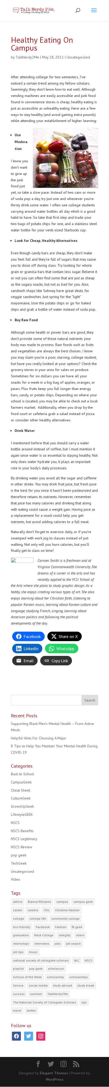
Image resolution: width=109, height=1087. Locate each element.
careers (33, 910)
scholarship (55, 977)
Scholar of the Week (27, 977)
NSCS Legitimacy (24, 838)
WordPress (54, 1079)
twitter (31, 1010)
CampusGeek (21, 782)
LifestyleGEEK (22, 814)
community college (65, 918)
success (19, 994)
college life (37, 918)
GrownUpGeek (22, 806)
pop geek (18, 855)
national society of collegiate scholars (41, 960)
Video (15, 879)
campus (62, 902)
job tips (18, 952)
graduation (21, 935)
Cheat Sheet (20, 790)
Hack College (43, 935)
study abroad (62, 985)
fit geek (77, 927)
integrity (65, 935)
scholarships (78, 977)
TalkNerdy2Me (27, 57)
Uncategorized (78, 57)
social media (38, 985)
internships (21, 943)
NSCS (15, 822)
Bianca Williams (39, 902)
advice (17, 902)
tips (84, 1002)
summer (36, 994)
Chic (47, 910)
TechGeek (18, 863)
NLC (76, 960)
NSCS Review (21, 847)
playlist (18, 969)
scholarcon (56, 969)
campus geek (83, 902)
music (33, 952)
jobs (57, 943)
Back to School (22, 774)
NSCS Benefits (22, 830)
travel (17, 1010)
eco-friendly (21, 927)
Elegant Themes (54, 1073)
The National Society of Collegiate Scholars (44, 1002)
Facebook (43, 927)
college (18, 918)
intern (80, 935)
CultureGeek (20, 798)
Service (18, 985)
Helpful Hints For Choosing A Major (38, 738)
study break (85, 985)
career (17, 910)
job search (73, 943)
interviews (41, 943)
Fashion (60, 927)
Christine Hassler (67, 910)
